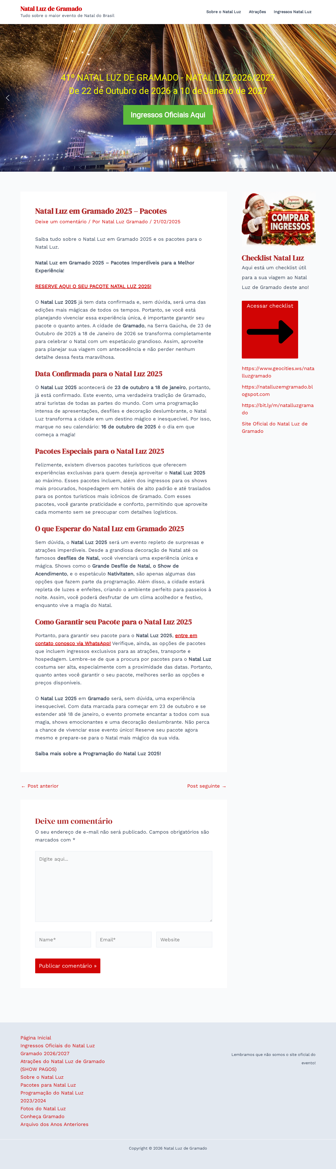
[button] (8, 98)
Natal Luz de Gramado (51, 8)
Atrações (257, 11)
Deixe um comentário (61, 222)
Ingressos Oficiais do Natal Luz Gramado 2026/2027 (57, 1049)
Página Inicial (35, 1038)
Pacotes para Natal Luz (48, 1085)
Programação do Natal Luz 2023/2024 (52, 1097)
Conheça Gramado (42, 1116)
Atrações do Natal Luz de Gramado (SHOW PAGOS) (62, 1065)
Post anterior (40, 785)
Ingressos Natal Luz (293, 11)
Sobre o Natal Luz (223, 11)
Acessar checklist (270, 306)
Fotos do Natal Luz (43, 1108)
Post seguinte (207, 785)
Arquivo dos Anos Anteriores (54, 1124)
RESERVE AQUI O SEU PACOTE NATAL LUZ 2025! (93, 286)
